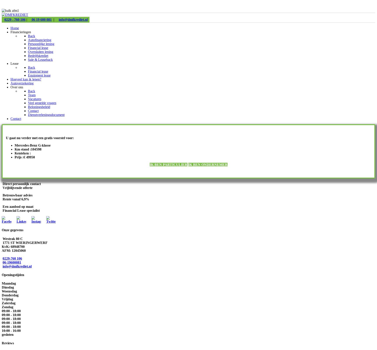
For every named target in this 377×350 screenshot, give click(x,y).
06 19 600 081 (41, 19)
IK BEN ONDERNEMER (208, 164)
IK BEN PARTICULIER (168, 164)
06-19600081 (12, 262)
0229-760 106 (12, 258)
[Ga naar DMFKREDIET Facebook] (6, 221)
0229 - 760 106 (15, 19)
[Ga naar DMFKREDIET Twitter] (51, 221)
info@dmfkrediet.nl (73, 19)
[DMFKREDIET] (15, 15)
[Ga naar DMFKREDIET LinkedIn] (21, 221)
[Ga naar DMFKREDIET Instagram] (36, 221)
